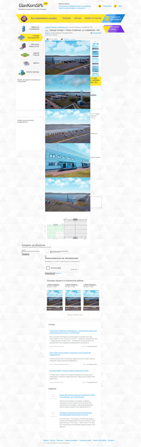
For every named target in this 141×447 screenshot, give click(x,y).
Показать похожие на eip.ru (75, 314)
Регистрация (107, 6)
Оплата (52, 440)
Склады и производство (59, 27)
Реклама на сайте (85, 440)
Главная (47, 27)
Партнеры (60, 440)
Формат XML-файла (99, 440)
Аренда (47, 33)
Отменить (58, 273)
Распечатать (97, 33)
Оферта (45, 440)
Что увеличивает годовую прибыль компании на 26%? (69, 371)
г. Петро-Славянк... (53, 285)
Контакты (111, 440)
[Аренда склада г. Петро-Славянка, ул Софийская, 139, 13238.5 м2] (67, 57)
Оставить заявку (114, 28)
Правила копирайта (71, 440)
